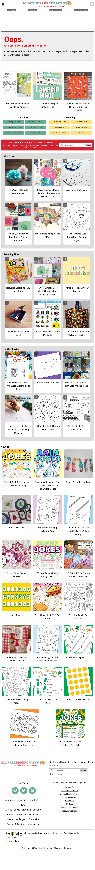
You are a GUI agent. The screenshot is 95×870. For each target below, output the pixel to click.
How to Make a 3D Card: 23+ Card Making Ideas (77, 384)
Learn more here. (12, 841)
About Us (10, 800)
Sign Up (88, 145)
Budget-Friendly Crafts (13, 127)
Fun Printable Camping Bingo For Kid (47, 105)
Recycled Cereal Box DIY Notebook (18, 290)
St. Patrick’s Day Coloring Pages (16, 701)
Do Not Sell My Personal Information (23, 809)
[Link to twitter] (23, 790)
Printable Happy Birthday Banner (77, 290)
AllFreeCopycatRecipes (69, 811)
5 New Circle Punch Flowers (16, 575)
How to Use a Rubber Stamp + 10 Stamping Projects (18, 429)
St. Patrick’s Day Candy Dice (47, 701)
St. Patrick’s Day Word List (78, 657)
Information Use (31, 148)
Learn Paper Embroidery (77, 190)
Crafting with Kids (13, 122)
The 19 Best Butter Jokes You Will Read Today (16, 484)
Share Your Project (16, 819)
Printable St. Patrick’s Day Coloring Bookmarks (24, 743)
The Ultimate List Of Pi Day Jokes (47, 617)
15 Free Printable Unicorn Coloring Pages (47, 428)
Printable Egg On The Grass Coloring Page (47, 659)
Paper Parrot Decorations (78, 482)
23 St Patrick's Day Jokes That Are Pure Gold (70, 743)
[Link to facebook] (15, 790)
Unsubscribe (33, 824)
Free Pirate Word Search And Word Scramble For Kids (18, 386)
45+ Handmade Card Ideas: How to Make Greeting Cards (47, 291)
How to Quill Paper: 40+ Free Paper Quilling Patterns (18, 237)
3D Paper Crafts (82, 122)
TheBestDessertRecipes (70, 807)
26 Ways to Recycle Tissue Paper (18, 192)
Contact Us (35, 800)
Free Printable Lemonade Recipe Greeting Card (17, 105)
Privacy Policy (53, 146)
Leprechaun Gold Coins (78, 699)
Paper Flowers (81, 127)
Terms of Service (15, 824)
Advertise (22, 800)
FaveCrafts (69, 787)
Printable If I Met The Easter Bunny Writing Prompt (78, 531)
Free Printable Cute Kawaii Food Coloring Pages (76, 237)
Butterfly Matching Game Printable (47, 333)
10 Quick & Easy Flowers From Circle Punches (78, 575)
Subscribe (34, 819)
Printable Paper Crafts (13, 133)
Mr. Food (69, 804)
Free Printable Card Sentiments (76, 428)
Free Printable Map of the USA (47, 235)
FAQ (23, 804)
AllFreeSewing (70, 797)
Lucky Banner (16, 615)
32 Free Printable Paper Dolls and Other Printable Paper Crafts (47, 193)
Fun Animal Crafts (59, 122)
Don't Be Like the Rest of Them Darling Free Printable (78, 107)
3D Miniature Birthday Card (18, 333)
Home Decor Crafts (35, 127)
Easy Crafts (59, 127)
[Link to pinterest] (32, 790)
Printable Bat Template (47, 382)
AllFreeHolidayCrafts (69, 791)
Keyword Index (14, 814)
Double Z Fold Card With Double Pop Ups (16, 659)
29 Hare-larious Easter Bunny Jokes (47, 575)
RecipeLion (69, 801)
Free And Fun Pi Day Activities (78, 617)
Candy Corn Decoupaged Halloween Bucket (77, 333)
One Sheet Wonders (59, 133)
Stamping (81, 133)
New (3, 446)
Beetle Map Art (16, 527)
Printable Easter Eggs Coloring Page (47, 529)
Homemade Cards (35, 122)
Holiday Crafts (35, 133)
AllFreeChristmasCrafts (69, 794)
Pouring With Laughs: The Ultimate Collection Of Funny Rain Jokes (47, 485)
